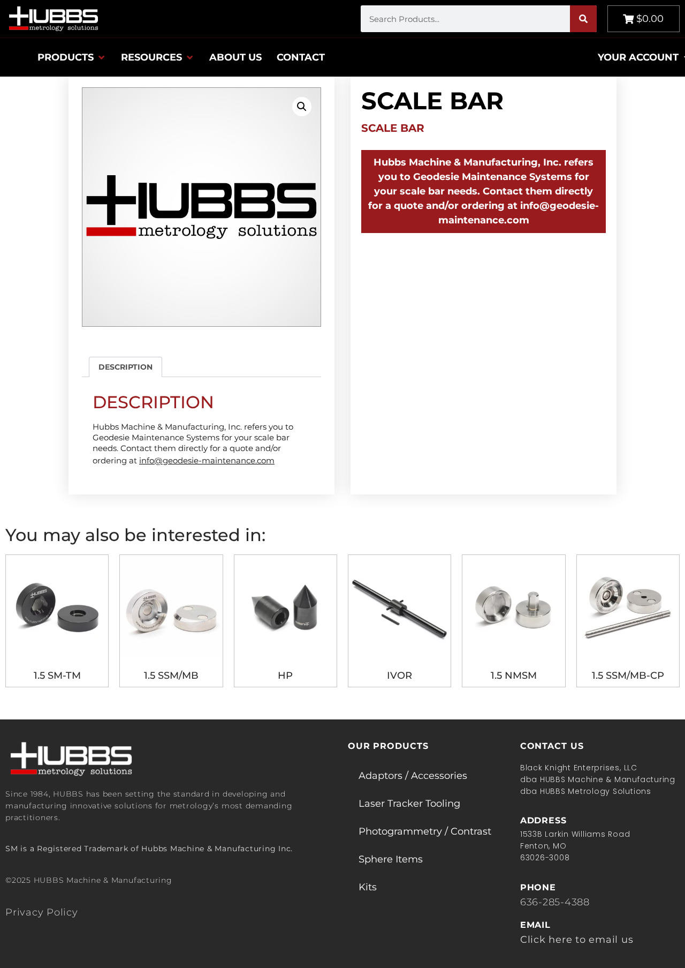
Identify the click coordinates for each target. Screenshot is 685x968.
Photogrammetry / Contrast (425, 831)
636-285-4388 (555, 902)
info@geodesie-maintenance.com (207, 460)
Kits (368, 887)
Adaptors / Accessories (413, 776)
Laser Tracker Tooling (409, 803)
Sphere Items (391, 859)
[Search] (583, 18)
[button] (71, 57)
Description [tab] (125, 367)
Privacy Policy (41, 912)
